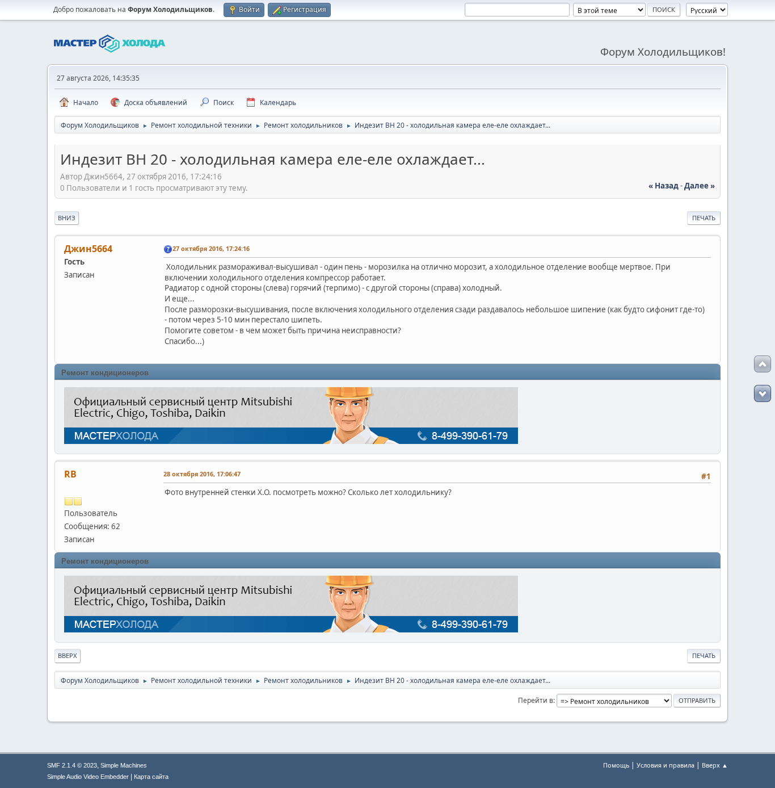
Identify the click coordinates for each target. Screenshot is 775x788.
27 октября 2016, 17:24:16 (211, 248)
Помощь (616, 765)
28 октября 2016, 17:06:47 (202, 474)
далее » (699, 186)
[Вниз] (762, 393)
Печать (703, 217)
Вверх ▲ (715, 765)
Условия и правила (665, 765)
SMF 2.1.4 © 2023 (72, 765)
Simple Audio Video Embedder (88, 776)
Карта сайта (151, 776)
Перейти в (535, 700)
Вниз (66, 217)
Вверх (67, 655)
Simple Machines (123, 765)
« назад (663, 186)
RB (70, 474)
